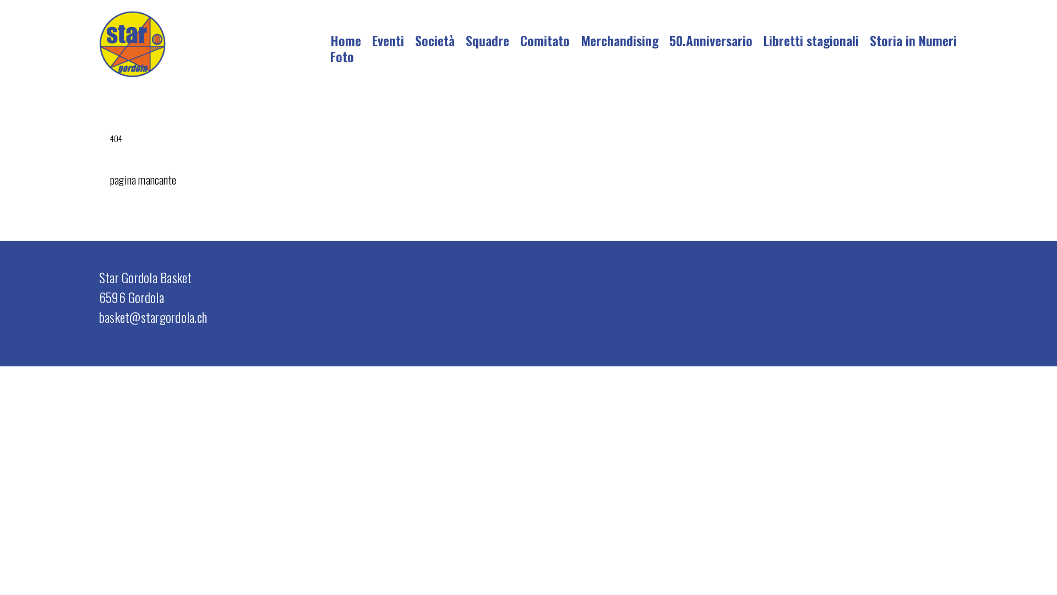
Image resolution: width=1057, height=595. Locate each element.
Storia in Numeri (913, 40)
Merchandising (619, 40)
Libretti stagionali (811, 40)
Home (345, 40)
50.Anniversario (711, 40)
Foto (342, 56)
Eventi (388, 40)
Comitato (545, 40)
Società (435, 40)
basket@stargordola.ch (153, 317)
